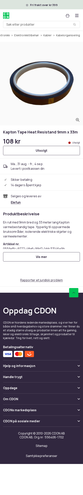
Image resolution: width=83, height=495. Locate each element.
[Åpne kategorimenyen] (76, 15)
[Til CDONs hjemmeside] (6, 15)
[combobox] (41, 24)
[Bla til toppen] (73, 292)
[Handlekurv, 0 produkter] (67, 15)
